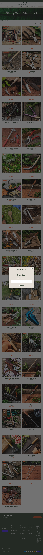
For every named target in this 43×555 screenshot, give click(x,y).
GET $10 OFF (21, 285)
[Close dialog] (32, 268)
